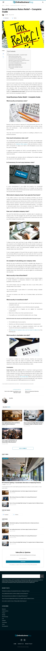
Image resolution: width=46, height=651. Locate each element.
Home (15, 643)
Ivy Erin (7, 14)
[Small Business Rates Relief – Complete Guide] (23, 34)
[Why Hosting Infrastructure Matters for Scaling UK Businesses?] (5, 498)
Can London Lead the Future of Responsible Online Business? (9, 441)
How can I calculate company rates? (15, 61)
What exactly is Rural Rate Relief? (15, 64)
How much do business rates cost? (15, 57)
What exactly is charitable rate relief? (16, 67)
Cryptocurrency (5, 610)
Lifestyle (4, 620)
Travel (3, 624)
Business (4, 609)
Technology (4, 622)
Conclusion (12, 68)
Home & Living (5, 458)
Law (3, 618)
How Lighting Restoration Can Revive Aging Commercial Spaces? (11, 423)
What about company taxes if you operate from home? (19, 60)
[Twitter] (3, 57)
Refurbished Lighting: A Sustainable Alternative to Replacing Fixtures (21, 482)
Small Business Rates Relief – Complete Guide (17, 54)
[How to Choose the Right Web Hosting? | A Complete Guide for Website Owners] (34, 415)
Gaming (3, 614)
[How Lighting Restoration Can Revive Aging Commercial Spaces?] (12, 415)
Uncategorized (5, 626)
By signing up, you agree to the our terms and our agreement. (23, 564)
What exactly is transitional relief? (15, 65)
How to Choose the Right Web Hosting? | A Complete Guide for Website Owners (33, 423)
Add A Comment (23, 448)
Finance (3, 612)
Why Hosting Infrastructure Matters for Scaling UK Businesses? (23, 497)
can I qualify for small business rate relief (11, 383)
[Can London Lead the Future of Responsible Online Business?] (12, 433)
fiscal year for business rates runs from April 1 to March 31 (25, 330)
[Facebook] (3, 54)
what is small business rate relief (26, 383)
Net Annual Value (24, 376)
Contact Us (21, 643)
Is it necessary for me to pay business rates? (17, 58)
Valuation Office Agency (22, 144)
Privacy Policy (30, 564)
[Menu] (3, 2)
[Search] (42, 2)
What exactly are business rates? (15, 56)
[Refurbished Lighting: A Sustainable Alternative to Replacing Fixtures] (23, 469)
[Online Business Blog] (23, 2)
